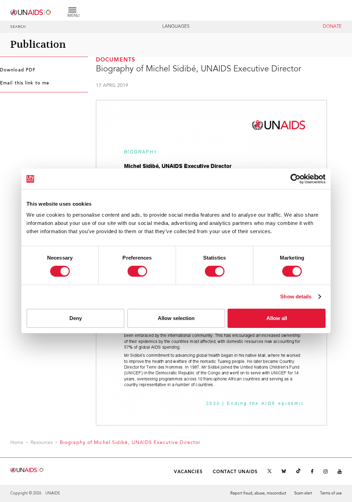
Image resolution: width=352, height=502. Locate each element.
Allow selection (176, 318)
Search (18, 27)
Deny (75, 318)
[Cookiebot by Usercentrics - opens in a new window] (295, 179)
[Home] (31, 11)
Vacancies (188, 472)
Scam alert (303, 493)
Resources (42, 443)
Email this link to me (24, 83)
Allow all (276, 318)
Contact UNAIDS (235, 472)
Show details (295, 296)
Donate (332, 27)
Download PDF (17, 70)
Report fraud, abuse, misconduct (258, 493)
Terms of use (331, 493)
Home (16, 443)
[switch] (137, 271)
